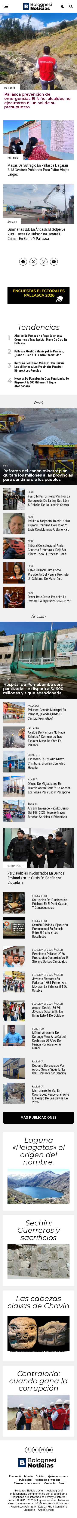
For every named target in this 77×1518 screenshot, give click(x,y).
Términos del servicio (27, 1483)
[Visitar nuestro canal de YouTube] (54, 262)
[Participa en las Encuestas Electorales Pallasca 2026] (38, 303)
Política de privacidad (47, 1479)
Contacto (50, 1483)
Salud (62, 1483)
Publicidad (25, 1479)
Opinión (40, 1476)
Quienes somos (58, 1476)
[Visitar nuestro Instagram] (43, 262)
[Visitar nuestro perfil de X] (33, 262)
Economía (15, 1476)
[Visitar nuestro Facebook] (23, 262)
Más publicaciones (38, 1117)
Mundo (28, 1476)
